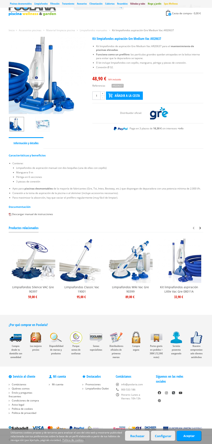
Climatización (95, 3)
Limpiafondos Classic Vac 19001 (81, 289)
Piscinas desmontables (21, 3)
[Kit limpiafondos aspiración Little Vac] (179, 261)
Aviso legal (17, 404)
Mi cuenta (57, 384)
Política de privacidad (23, 413)
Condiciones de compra (25, 400)
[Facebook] (159, 392)
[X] (173, 392)
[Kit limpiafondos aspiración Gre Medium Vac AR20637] (47, 75)
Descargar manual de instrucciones (32, 214)
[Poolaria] (32, 9)
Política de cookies (22, 409)
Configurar (163, 436)
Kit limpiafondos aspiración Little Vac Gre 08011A (179, 289)
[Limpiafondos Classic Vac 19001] (81, 261)
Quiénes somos (20, 388)
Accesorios (82, 3)
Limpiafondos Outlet (97, 388)
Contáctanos (18, 384)
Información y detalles (26, 143)
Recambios (122, 3)
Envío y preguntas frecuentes (20, 394)
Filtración (54, 3)
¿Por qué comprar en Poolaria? (28, 325)
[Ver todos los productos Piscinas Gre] (159, 113)
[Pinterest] (159, 400)
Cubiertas (109, 3)
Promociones (93, 384)
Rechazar (137, 436)
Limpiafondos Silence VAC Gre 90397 (33, 289)
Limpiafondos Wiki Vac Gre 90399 (130, 289)
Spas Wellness (171, 3)
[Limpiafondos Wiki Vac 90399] (130, 261)
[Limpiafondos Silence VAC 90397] (33, 261)
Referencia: (98, 85)
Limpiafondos (41, 3)
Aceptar (189, 436)
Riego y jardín (154, 3)
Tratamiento (68, 3)
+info (180, 128)
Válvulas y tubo (137, 3)
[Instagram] (166, 392)
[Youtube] (180, 392)
